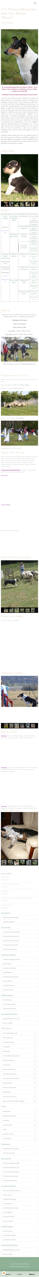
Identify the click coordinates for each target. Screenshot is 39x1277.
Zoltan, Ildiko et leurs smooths (19, 1055)
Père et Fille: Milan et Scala (19, 1033)
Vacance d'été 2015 (19, 1083)
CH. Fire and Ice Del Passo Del (11, 940)
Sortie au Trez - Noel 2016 (19, 1096)
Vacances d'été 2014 (19, 1037)
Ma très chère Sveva (7, 905)
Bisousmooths (19, 1065)
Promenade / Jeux (19, 1125)
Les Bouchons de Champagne (10, 976)
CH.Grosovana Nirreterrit (10, 949)
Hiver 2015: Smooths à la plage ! (19, 1078)
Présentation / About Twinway (11, 917)
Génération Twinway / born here (11, 959)
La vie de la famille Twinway (10, 884)
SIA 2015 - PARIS (7, 1023)
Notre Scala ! (5, 877)
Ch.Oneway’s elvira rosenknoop (33, 274)
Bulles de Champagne (19, 1060)
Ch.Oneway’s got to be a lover (33, 256)
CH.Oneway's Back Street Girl (11, 936)
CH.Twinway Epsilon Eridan (10, 945)
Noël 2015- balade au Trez (19, 1087)
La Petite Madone (7, 981)
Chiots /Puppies (7, 963)
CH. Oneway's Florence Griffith (11, 932)
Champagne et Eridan (19, 1042)
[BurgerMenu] (35, 3)
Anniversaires (19, 1051)
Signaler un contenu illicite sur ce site (19, 1266)
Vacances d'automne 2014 (19, 1069)
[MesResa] (31, 1274)
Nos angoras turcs (7, 999)
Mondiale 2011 (19, 1046)
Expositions (19, 1120)
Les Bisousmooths (7, 972)
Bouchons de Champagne (19, 1116)
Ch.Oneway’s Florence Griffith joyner (5, 256)
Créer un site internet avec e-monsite (19, 1263)
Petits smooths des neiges (19, 1074)
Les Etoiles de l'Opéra (8, 985)
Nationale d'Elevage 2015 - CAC (11, 1018)
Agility (19, 1129)
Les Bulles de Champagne (9, 968)
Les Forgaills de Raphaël (9, 1004)
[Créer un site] (7, 1274)
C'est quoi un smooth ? (9, 921)
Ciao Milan (4, 891)
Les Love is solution (8, 989)
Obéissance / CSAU (19, 1134)
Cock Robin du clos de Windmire (5, 216)
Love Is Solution (19, 1138)
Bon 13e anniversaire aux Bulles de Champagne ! (16, 898)
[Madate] (19, 1274)
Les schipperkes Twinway (9, 1008)
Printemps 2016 (19, 1092)
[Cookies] (4, 1273)
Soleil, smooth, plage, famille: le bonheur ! (19, 1101)
